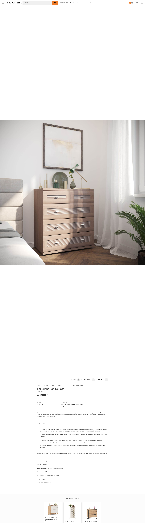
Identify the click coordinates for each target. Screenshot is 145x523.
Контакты (72, 2)
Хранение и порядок (57, 385)
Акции (86, 2)
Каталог (46, 385)
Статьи (92, 2)
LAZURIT (40, 392)
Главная (39, 385)
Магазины (80, 2)
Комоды (67, 385)
